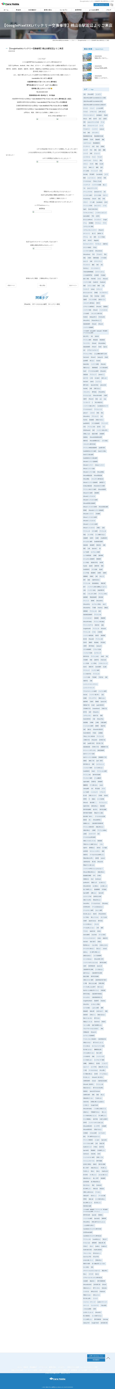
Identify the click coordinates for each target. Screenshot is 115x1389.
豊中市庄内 (86, 656)
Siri (91, 237)
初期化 (102, 146)
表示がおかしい (97, 1253)
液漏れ (93, 799)
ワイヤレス (98, 244)
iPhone (85, 119)
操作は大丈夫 (94, 1291)
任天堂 (96, 1074)
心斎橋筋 (100, 733)
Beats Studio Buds (93, 209)
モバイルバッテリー (88, 244)
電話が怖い (104, 1271)
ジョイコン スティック (89, 1302)
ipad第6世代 (86, 423)
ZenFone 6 (86, 1154)
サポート (105, 195)
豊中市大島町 (103, 962)
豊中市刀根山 (86, 994)
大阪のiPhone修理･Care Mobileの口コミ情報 (94, 98)
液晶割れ (85, 437)
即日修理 (92, 174)
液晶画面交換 (86, 747)
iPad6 (99, 347)
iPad (84, 133)
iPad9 (93, 705)
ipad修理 (85, 361)
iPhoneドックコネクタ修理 (90, 517)
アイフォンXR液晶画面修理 (90, 448)
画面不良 (85, 681)
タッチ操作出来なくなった (89, 1116)
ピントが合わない (87, 959)
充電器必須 (86, 1032)
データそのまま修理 (93, 371)
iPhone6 (94, 343)
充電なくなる (86, 434)
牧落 (101, 715)
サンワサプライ (103, 293)
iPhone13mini (86, 254)
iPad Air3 (85, 942)
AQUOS (85, 848)
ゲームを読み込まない (97, 907)
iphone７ (85, 413)
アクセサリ (99, 254)
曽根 (93, 1095)
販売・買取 (86, 279)
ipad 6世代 (99, 761)
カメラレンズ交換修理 (88, 1035)
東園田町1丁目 (104, 747)
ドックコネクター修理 (88, 1157)
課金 (84, 258)
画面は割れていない (88, 1098)
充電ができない (98, 1129)
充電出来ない (98, 1260)
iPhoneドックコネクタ (89, 528)
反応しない (104, 378)
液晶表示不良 (94, 562)
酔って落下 (86, 1168)
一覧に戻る (42, 285)
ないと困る (86, 1267)
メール (104, 206)
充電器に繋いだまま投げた (97, 1102)
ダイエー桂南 (97, 195)
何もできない (86, 1185)
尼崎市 (104, 573)
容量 (91, 153)
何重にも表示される (88, 1192)
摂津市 (85, 799)
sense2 (105, 948)
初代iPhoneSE (86, 430)
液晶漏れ (96, 642)
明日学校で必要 (87, 1206)
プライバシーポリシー (88, 115)
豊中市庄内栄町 (95, 976)
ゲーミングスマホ (87, 192)
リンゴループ (86, 402)
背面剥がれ (86, 879)
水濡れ (99, 938)
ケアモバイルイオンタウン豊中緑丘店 (92, 1277)
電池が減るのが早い (88, 858)
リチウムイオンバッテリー (89, 230)
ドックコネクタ (103, 310)
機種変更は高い (98, 1049)
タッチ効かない (99, 969)
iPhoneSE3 (94, 740)
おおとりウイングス (92, 188)
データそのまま (87, 181)
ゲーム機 (92, 202)
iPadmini (103, 1001)
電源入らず (94, 882)
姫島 (102, 625)
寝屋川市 (91, 667)
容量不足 (105, 244)
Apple (84, 209)
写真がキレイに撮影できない (90, 844)
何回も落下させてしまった (98, 1222)
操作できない (86, 973)
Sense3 (94, 1081)
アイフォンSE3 (87, 775)
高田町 (97, 726)
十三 (104, 427)
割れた (92, 1171)
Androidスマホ (98, 192)
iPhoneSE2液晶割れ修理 (96, 437)
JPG (102, 265)
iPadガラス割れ (102, 451)
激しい (104, 185)
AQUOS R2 (92, 931)
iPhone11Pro (86, 320)
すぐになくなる (87, 395)
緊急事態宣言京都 (98, 136)
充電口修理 (103, 722)
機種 (104, 150)
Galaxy (92, 289)
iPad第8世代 (104, 538)
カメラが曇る (86, 1008)
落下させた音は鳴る (98, 1088)
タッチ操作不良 (87, 674)
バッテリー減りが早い (102, 430)
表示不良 (101, 1147)
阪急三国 (102, 1143)
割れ (102, 413)
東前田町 (103, 635)
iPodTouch (98, 879)
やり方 (91, 164)
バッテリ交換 (86, 677)
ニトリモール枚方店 (88, 251)
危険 (93, 1056)
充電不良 (93, 782)
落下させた (97, 1018)
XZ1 (84, 350)
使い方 (93, 233)
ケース (101, 126)
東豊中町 (97, 566)
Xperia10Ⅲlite (94, 385)
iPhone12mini (98, 251)
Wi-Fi (84, 240)
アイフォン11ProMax (99, 622)
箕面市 (90, 566)
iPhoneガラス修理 (87, 493)
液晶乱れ (102, 1189)
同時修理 (100, 782)
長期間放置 (95, 368)
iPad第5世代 (86, 569)
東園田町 (85, 576)
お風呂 (85, 834)
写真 (105, 178)
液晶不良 (103, 726)
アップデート (86, 146)
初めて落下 (93, 942)
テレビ (93, 157)
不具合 (94, 247)
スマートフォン (98, 261)
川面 (94, 719)
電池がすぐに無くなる (88, 865)
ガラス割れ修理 (103, 368)
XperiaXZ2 (97, 1218)
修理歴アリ (102, 482)
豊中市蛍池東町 (87, 809)
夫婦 (91, 261)
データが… (98, 1192)
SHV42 (99, 931)
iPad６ (85, 667)
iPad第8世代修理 (98, 541)
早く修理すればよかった (94, 1136)
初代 (93, 430)
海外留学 (85, 1015)
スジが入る (86, 1291)
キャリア (85, 150)
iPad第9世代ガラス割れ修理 (90, 458)
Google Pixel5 (95, 1323)
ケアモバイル (93, 112)
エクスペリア (92, 834)
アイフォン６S (87, 1239)
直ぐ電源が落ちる (95, 1182)
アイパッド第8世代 (88, 1140)
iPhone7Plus (100, 719)
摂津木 (85, 1199)
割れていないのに (87, 1018)
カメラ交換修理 (97, 955)
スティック (86, 1305)
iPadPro (97, 1246)
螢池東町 (93, 573)
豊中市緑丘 (91, 646)
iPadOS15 (95, 282)
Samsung (105, 1319)
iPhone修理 (90, 94)
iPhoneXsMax (101, 343)
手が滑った (103, 1168)
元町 (96, 576)
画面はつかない (87, 1042)
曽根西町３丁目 (102, 757)
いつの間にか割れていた (100, 1109)
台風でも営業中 (103, 1119)
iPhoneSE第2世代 (87, 1126)
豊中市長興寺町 (101, 1281)
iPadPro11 (104, 1246)
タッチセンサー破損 (99, 1060)
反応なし (85, 952)
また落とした (104, 886)
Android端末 (86, 216)
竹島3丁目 (104, 708)
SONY (84, 966)
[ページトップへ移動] (108, 1358)
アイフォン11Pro (103, 594)
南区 (89, 133)
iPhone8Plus (102, 392)
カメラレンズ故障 (95, 552)
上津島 (97, 722)
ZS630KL (93, 1154)
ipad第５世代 (91, 743)
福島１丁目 (91, 761)
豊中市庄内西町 (96, 775)
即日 (84, 126)
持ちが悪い (102, 1070)
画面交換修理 (101, 750)
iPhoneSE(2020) (87, 1284)
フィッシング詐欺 (87, 206)
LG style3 (97, 378)
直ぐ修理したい (87, 1189)
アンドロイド (86, 265)
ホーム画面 (86, 171)
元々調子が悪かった (95, 952)
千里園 (94, 608)
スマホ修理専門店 (87, 275)
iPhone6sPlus (86, 608)
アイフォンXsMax (102, 830)
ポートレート (86, 233)
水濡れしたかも (103, 945)
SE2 (92, 336)
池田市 (85, 399)
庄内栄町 (85, 660)
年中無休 (104, 889)
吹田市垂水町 (91, 966)
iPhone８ (100, 324)
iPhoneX (94, 324)
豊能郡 (97, 701)
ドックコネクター (87, 618)
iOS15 (105, 202)
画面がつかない (100, 420)
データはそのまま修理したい (97, 855)
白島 (84, 590)
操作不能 (95, 1119)
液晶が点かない (87, 1088)
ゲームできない (103, 1074)
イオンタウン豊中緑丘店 (97, 479)
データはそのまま (95, 903)
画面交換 (85, 374)
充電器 (96, 293)
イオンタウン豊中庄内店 (89, 444)
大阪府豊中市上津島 (88, 969)
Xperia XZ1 (103, 701)
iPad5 (102, 656)
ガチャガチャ (95, 133)
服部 (102, 928)
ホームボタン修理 (87, 541)
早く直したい (86, 1077)
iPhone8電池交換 (87, 475)
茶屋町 (85, 698)
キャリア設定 (101, 237)
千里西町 (94, 677)
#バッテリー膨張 (54, 304)
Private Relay (86, 199)
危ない (85, 1274)
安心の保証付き (99, 402)
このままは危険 (87, 1309)
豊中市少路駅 (103, 809)
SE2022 (106, 795)
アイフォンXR (99, 639)
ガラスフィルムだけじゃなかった (91, 1271)
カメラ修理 (86, 792)
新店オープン (102, 299)
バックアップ (86, 185)
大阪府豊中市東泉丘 (97, 994)
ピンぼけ (97, 1140)
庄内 (84, 427)
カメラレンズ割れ (96, 604)
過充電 (97, 858)
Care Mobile (99, 174)
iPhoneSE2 (103, 371)
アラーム (85, 237)
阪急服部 (103, 1178)
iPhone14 (101, 230)
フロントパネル (87, 1253)
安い (90, 820)
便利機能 (91, 223)
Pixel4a (85, 420)
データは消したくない (88, 928)
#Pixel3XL (27, 304)
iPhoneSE (85, 296)
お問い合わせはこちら (101, 5)
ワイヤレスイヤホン (88, 213)
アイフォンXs (86, 583)
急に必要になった (87, 1202)
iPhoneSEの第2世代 (98, 729)
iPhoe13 (104, 1284)
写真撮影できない (95, 1112)
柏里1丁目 (95, 715)
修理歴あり (92, 848)
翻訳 (93, 265)
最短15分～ (92, 1281)
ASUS (99, 1154)
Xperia (105, 347)
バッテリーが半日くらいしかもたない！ (93, 869)
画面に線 (95, 1189)
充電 (91, 388)
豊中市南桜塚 (97, 1319)
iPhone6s (103, 364)
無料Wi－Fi (100, 233)
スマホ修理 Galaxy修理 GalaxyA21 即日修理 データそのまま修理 (95, 332)
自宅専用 (85, 851)
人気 (103, 286)
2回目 (94, 1309)
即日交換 (97, 788)
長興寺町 (104, 1218)
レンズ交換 (86, 663)
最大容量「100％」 (88, 816)
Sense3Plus (86, 903)
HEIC (97, 265)
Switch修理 (98, 667)
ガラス (103, 788)
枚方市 (95, 119)
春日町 (101, 562)
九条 (89, 548)
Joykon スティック (102, 1302)
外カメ (91, 1246)
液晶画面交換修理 (87, 614)
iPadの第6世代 (87, 733)
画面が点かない (101, 1015)
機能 (96, 164)
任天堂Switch (86, 907)
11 (89, 799)
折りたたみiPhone (87, 219)
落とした (104, 1112)
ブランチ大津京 (92, 299)
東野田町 (85, 611)
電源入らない (102, 698)
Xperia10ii (104, 1140)
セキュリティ (97, 206)
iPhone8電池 (100, 472)
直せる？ (105, 1239)
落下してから (96, 1288)
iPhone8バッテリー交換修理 (90, 461)
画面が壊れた (86, 830)
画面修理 (102, 434)
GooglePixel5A (87, 628)
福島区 (85, 761)
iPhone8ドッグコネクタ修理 (90, 500)
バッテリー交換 (87, 310)
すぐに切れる (86, 1046)
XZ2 (99, 834)
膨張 (103, 851)
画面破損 (100, 841)
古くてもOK (104, 917)
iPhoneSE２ (98, 1312)
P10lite (95, 1147)
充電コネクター (92, 795)
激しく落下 (96, 1178)
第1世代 (103, 1022)
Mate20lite (86, 364)
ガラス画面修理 (87, 649)
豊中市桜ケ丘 (86, 764)
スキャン (85, 164)
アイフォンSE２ (95, 656)
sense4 (103, 858)
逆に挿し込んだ (87, 914)
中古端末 (103, 275)
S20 (92, 788)
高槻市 (90, 642)
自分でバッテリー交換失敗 (89, 757)
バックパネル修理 (87, 1218)
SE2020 (97, 336)
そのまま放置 (93, 1133)
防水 (97, 146)
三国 (97, 928)
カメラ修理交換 (87, 555)
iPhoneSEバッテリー (88, 514)
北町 (90, 712)
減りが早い (86, 336)
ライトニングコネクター (89, 938)
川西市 (85, 646)
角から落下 (99, 1053)
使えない (98, 948)
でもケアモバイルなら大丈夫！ (91, 1029)
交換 (103, 528)
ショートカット (91, 178)
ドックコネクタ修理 (88, 726)
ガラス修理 (94, 531)
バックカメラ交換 (87, 653)
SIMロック (91, 167)
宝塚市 (91, 701)
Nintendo (104, 1288)
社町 (84, 729)
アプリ (104, 223)
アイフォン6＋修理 (102, 771)
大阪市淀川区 (86, 862)
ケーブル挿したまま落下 (89, 987)
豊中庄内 (100, 921)
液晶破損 (91, 420)
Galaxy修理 (86, 788)
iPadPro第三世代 (87, 1250)
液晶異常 (96, 1001)
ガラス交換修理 (95, 423)
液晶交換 (85, 545)
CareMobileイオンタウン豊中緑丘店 (92, 1236)
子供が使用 (103, 1305)
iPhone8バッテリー (88, 465)
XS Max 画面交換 (87, 486)
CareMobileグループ (103, 406)
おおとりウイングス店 (93, 122)
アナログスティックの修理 (89, 691)
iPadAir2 (85, 317)
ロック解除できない (100, 535)
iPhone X (85, 802)
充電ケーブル (99, 1157)
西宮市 (97, 635)
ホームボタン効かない (88, 948)
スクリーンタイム (99, 272)
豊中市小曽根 (102, 1164)
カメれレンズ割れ (95, 1004)
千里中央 (101, 677)
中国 (104, 199)
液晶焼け (85, 1091)
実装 (99, 199)
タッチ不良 (90, 535)
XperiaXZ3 (86, 1150)
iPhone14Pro (86, 604)
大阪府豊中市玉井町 (97, 973)
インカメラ (104, 1063)
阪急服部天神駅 (87, 875)
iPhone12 (91, 399)
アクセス (85, 112)
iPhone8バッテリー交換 (89, 472)
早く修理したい (102, 1116)
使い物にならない (87, 1049)
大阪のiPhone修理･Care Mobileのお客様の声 (94, 105)
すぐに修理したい (87, 1319)
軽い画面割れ (86, 1316)
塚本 (100, 611)
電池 (84, 535)
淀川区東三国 (97, 1284)
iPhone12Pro (86, 416)
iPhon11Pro (86, 1004)
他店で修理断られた (97, 1025)
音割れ (99, 942)
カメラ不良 (93, 1067)
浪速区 (91, 576)
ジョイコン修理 (102, 691)
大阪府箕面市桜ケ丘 (97, 997)
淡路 (104, 545)
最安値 (85, 820)
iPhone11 (93, 357)
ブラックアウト (92, 698)
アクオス (85, 931)
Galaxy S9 (99, 646)
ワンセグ (100, 157)
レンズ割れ (93, 663)
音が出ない (86, 268)
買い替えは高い (87, 1298)
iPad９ (93, 771)
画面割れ (105, 306)
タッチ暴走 (86, 562)
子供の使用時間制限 (88, 272)
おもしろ (85, 261)
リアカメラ (102, 792)
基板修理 (97, 139)
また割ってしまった (88, 1312)
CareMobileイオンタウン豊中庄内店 (92, 1229)
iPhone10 (103, 628)
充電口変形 (101, 983)
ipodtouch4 (86, 882)
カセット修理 (98, 910)
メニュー (92, 108)
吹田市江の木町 (97, 896)
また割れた (95, 886)
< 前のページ (11, 285)
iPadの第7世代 (87, 719)
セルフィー (86, 1067)
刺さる (97, 1274)
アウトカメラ (95, 416)
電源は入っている (87, 1022)
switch (91, 381)
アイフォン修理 (87, 340)
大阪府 (89, 258)
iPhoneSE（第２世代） (97, 1077)
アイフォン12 (93, 611)
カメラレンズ (97, 653)
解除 (97, 167)
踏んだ (102, 1095)
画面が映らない (100, 827)
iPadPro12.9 (105, 1171)
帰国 (106, 1011)
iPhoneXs (98, 306)
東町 (102, 566)
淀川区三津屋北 (87, 1164)
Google (105, 219)
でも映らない (98, 1098)
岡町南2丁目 (86, 705)
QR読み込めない (87, 955)
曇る (84, 1136)
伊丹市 (85, 1122)
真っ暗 (85, 795)
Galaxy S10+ (86, 1323)
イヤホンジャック (103, 663)
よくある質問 (99, 108)
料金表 (105, 115)
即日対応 (103, 642)
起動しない (94, 893)
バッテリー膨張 (95, 364)
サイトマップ (65, 1373)
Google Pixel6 (94, 1105)
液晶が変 (92, 1011)
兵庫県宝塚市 (86, 1095)
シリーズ (85, 153)
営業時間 (85, 139)
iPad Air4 (85, 381)
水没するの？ (99, 1011)
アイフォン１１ (103, 802)
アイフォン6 (96, 674)
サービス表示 (102, 935)
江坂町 (97, 538)
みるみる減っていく (88, 1260)
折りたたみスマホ (87, 293)
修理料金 (42, 208)
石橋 (91, 681)
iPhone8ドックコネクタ (89, 521)
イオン (101, 844)
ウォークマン (86, 343)
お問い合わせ (102, 112)
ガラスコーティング (93, 126)
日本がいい (92, 1015)
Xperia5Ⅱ (94, 548)
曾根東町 (97, 493)
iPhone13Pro (99, 601)
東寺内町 (101, 597)
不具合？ (85, 1246)
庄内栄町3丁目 (86, 708)
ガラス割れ (105, 441)
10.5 (102, 416)
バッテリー (95, 129)
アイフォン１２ (98, 409)
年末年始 (97, 296)
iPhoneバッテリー (99, 465)
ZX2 (107, 656)
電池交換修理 (93, 597)
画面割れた (91, 1063)
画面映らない (86, 823)
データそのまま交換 (100, 816)
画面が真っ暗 (102, 1243)
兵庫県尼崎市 (86, 1081)
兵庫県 (99, 573)
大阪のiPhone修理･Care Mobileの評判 (92, 101)
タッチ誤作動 (100, 799)
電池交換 (95, 340)
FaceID (101, 164)
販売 (100, 150)
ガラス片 (91, 1274)
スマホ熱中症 (86, 1056)
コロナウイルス (87, 143)
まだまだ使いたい (103, 1175)
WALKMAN (102, 340)
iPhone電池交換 (98, 475)
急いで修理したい (87, 889)
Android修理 (86, 935)
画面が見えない (95, 1168)
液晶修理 (92, 545)
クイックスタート (95, 268)
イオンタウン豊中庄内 (96, 313)
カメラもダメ (102, 1133)
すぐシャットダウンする (89, 750)
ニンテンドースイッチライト (90, 684)
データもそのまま (93, 1070)
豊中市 (98, 303)
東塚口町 (103, 583)
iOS (105, 192)
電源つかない (86, 368)
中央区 (94, 733)
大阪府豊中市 (101, 590)
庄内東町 (98, 514)
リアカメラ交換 (97, 649)
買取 (95, 150)
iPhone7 (94, 347)
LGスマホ (85, 378)
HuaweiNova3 (96, 708)
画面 (98, 413)
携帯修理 (94, 1243)
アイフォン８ (100, 736)
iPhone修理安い (97, 820)
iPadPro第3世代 (98, 1250)
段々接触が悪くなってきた (98, 1264)
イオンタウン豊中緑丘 (88, 303)
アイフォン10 (86, 632)
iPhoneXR (91, 639)
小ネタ (99, 279)
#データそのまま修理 (39, 304)
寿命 (102, 1029)
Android (102, 129)
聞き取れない (86, 945)
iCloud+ (94, 199)
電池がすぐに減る (98, 813)
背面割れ (100, 1215)
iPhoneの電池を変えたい (89, 872)
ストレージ (97, 153)
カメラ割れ (86, 917)
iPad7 (84, 371)
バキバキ (96, 924)
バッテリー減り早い (94, 695)
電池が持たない (97, 900)
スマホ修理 (86, 313)
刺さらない (100, 987)
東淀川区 (98, 545)
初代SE (98, 848)
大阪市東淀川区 (102, 1039)
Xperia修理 (86, 893)
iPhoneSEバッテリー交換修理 (96, 510)
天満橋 (91, 722)
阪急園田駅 (97, 889)
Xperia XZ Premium (95, 1091)
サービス (85, 108)
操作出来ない (94, 806)
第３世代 (85, 1175)
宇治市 (91, 139)
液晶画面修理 (86, 324)
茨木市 (85, 642)
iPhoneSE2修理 (102, 489)
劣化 (92, 1267)
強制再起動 (96, 258)
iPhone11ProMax (87, 622)
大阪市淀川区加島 (102, 1081)
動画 (84, 178)
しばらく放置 (95, 1008)
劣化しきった (96, 1295)
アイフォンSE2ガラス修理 (89, 489)
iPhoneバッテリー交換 (89, 468)
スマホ (94, 632)
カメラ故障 (86, 552)
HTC (94, 875)
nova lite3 (94, 935)
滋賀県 (85, 299)
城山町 (101, 569)
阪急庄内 (105, 938)
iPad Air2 (100, 608)
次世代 (97, 216)
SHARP (85, 921)
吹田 (84, 743)
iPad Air (85, 695)
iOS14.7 (90, 240)
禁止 (105, 254)
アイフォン (98, 223)
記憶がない (86, 1112)
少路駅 (93, 830)
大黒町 (94, 555)
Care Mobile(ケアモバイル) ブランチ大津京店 (52, 102)
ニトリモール (86, 157)
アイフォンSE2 (91, 427)
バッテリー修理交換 (88, 635)
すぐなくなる (86, 1243)
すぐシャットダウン (95, 851)
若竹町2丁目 (102, 740)
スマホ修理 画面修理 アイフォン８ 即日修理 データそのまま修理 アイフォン (96, 1210)
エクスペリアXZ (87, 896)
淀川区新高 (86, 1182)
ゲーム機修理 (97, 778)
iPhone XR (100, 862)
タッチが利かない (87, 924)
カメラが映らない (98, 768)
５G (84, 188)
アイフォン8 (103, 531)
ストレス (95, 1298)
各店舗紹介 (99, 115)
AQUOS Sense (92, 921)
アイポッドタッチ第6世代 (89, 1039)
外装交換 (103, 990)
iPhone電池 (86, 479)
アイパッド (86, 601)
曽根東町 (96, 618)
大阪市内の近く (96, 580)
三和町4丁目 (86, 740)
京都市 (105, 119)
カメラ (106, 174)
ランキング (86, 289)
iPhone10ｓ (96, 712)
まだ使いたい (102, 882)
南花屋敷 (85, 722)
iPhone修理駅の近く (95, 441)
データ (102, 122)
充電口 (98, 528)
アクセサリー (86, 129)
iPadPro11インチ (87, 1147)
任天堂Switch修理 (87, 1232)
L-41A (91, 378)
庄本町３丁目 (95, 747)
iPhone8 (95, 310)
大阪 (84, 94)
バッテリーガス (100, 1056)
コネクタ (92, 413)
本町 (106, 677)
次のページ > (73, 285)
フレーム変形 (86, 1025)
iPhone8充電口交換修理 (89, 503)
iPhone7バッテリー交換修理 (90, 482)
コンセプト (98, 94)
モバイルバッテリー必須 (98, 1046)
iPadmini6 (102, 282)
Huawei (98, 361)
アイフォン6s (97, 614)
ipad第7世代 (102, 448)
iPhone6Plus (86, 1222)
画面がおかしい (87, 1288)
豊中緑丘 (94, 392)
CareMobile (99, 202)
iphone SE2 (103, 385)
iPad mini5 (103, 660)
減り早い (95, 809)
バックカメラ (94, 792)
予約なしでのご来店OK (89, 736)
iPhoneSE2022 (102, 914)
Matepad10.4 (93, 317)
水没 (93, 146)
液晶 (97, 399)
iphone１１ (101, 374)
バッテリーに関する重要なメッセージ (97, 587)
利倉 (91, 660)
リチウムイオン (87, 715)
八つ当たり (86, 1105)
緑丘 (84, 594)
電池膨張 (93, 1150)
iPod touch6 (102, 317)
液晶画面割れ (95, 583)
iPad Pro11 (97, 1022)
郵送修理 (85, 1011)
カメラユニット (100, 764)
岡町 (93, 764)
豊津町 (92, 601)
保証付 (94, 914)
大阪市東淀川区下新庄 (100, 980)
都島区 (106, 608)
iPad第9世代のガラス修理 (89, 451)
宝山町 (104, 667)
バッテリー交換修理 (88, 327)
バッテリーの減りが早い (89, 406)
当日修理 (85, 1281)
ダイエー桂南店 (87, 247)
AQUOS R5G (86, 806)
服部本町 (85, 701)
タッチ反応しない (87, 1060)
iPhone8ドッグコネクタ (89, 496)
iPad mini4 (86, 357)
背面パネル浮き (87, 900)
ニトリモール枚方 (87, 195)
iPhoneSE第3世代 (87, 1129)
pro (101, 399)
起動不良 (96, 660)
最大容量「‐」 (93, 802)
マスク (85, 167)
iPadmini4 (102, 1291)
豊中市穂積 (99, 1161)
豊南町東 (103, 618)
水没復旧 (85, 1133)
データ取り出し (94, 785)
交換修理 (85, 538)
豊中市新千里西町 (87, 813)
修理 (90, 119)
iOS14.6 (99, 178)
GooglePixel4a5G (87, 1001)
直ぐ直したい (97, 1202)
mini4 (101, 785)
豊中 (84, 580)
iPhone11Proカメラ (96, 320)
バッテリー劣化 (91, 590)
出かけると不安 (87, 1257)
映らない (92, 361)
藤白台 (89, 729)
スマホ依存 (103, 258)
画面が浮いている (103, 1067)
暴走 (93, 1185)
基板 (103, 139)
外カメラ (102, 576)
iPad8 (106, 357)
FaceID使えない (97, 1239)
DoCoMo (85, 174)
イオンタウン (86, 392)
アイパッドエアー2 (88, 625)
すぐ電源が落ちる (87, 1074)
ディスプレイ (98, 219)
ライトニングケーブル (88, 1161)
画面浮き (85, 855)
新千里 (85, 712)
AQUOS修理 (86, 782)
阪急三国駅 (86, 976)
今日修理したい (101, 1150)
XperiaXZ (101, 893)
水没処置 (104, 1126)
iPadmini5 (99, 1185)
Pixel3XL (85, 388)
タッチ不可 (97, 1126)
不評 (93, 254)
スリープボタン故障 (88, 1143)
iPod (92, 879)
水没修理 (96, 275)
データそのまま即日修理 (89, 837)
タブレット (99, 289)
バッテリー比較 (87, 282)
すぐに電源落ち (87, 1119)
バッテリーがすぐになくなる (90, 962)
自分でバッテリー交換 (88, 754)
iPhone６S (93, 1032)
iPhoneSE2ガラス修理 (99, 486)
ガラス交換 (94, 569)
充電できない (97, 388)
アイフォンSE (99, 1084)
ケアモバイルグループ (92, 350)
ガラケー (85, 202)
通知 (101, 160)
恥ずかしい (93, 1196)
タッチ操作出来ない (100, 1199)
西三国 (85, 639)
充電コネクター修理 (88, 980)
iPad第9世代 (86, 771)
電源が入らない (87, 1295)
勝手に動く (86, 385)
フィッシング (94, 171)
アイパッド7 (105, 423)
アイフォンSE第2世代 (88, 827)
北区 (103, 695)
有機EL (85, 1063)
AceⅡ (104, 604)
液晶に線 (91, 1199)
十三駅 (85, 1070)
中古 (91, 150)
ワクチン (95, 160)
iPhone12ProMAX (97, 395)
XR (100, 548)
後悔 (102, 1008)
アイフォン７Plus (87, 354)
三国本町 (100, 632)
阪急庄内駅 (95, 434)
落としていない (95, 917)
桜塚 (97, 1095)
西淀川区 (97, 625)
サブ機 (85, 983)
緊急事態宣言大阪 (87, 136)
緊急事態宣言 (96, 143)
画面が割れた (101, 872)
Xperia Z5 (99, 966)
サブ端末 (104, 848)
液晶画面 (102, 806)
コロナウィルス (87, 160)
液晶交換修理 (86, 347)
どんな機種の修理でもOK (100, 354)
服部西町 (85, 597)
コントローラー (95, 1305)
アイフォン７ (93, 374)
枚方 (102, 167)
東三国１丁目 (99, 743)
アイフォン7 (86, 670)
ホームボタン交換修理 (88, 559)
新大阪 (98, 1063)
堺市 (84, 122)
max (105, 399)
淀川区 (98, 427)
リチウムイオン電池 (88, 226)
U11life (99, 875)
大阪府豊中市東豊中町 (97, 823)
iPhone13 (105, 279)
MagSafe (96, 240)
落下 (84, 587)
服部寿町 (101, 555)
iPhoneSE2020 (87, 886)
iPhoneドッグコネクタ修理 (90, 507)
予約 (93, 216)
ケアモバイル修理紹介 (88, 306)
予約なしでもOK (97, 181)
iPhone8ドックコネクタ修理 (90, 524)
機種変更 (85, 785)
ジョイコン (98, 381)
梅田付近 (85, 441)
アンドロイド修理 (87, 778)
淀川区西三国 (104, 1323)
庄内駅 (100, 795)
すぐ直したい (93, 1175)
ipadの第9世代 (100, 705)
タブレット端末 (91, 286)
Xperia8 (94, 1215)
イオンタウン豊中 (92, 594)
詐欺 (101, 171)
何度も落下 (86, 1196)
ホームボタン (86, 997)
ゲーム (85, 223)
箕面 (89, 580)
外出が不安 (96, 1257)
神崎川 (94, 1164)
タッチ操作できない (97, 1316)
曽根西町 (98, 559)
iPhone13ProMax (87, 1109)
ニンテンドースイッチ (88, 688)
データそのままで (87, 409)
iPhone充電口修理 (103, 507)
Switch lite (86, 1102)
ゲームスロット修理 (88, 910)
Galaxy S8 (100, 357)
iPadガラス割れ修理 (88, 454)
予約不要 (93, 279)
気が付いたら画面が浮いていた (91, 990)
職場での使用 (86, 1264)
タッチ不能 (86, 573)
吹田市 (91, 538)
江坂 (96, 1143)
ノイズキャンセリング (100, 213)
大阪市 (105, 395)
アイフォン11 (86, 531)
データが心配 (102, 1196)
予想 (91, 296)
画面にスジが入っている (89, 841)
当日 (100, 119)
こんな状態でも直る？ (88, 1225)
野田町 (85, 510)
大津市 (102, 296)
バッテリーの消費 (96, 185)
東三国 (93, 862)
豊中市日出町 (86, 1215)
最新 (84, 286)
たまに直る (95, 945)
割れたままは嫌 (92, 983)
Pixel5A (85, 566)
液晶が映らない (87, 1178)
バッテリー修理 (95, 670)
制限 (99, 286)
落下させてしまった (98, 1042)
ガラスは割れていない (88, 1053)
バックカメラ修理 (87, 768)
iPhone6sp (105, 903)
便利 (95, 237)
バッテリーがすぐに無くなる (96, 1122)
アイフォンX (96, 628)
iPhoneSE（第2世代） (88, 1084)
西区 (84, 548)
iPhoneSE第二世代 (98, 959)
